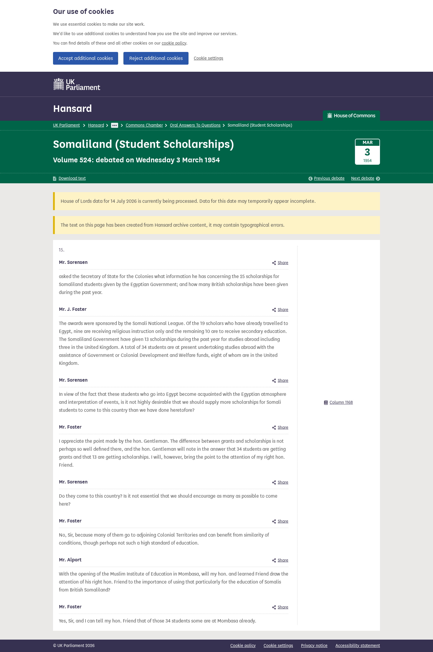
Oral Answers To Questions (195, 125)
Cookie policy (243, 645)
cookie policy (174, 43)
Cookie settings (208, 58)
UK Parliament (66, 125)
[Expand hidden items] (114, 125)
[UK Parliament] (77, 84)
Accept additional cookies (85, 58)
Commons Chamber (144, 125)
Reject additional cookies (156, 58)
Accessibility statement (358, 645)
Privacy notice (314, 645)
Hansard (72, 108)
